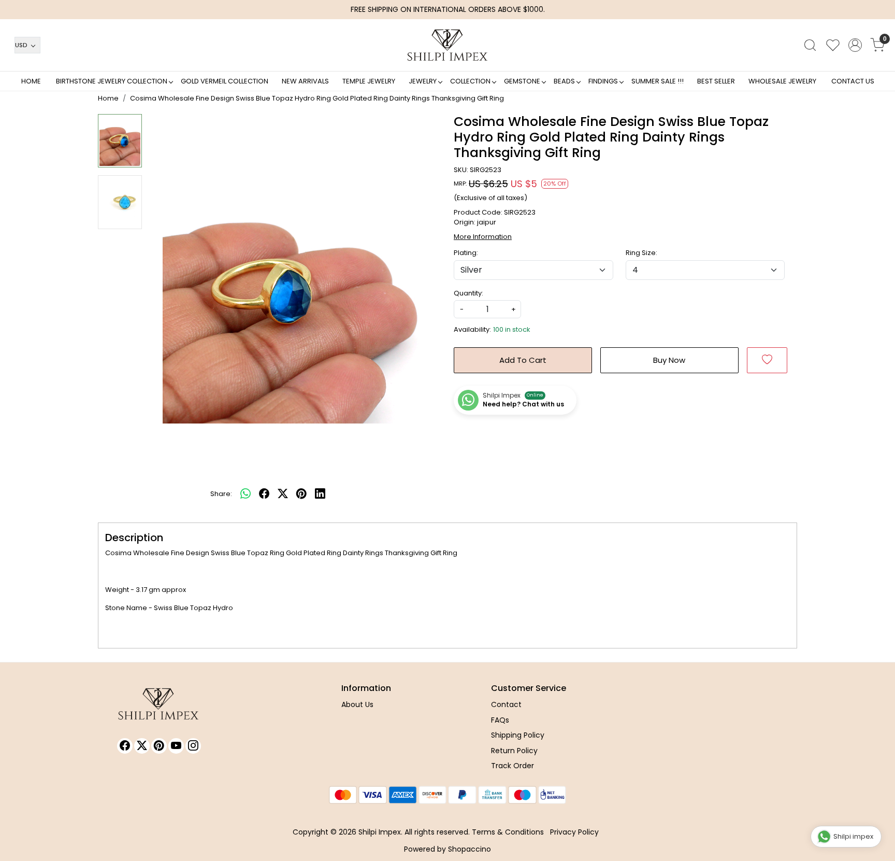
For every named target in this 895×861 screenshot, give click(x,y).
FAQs (500, 720)
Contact (506, 704)
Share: (221, 494)
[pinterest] (301, 494)
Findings (603, 81)
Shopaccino (469, 849)
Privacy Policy (574, 832)
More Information (483, 237)
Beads (564, 81)
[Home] (447, 45)
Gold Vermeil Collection (224, 81)
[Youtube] (176, 746)
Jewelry (423, 81)
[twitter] (282, 494)
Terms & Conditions (508, 832)
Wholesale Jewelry (782, 81)
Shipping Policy (517, 735)
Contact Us (852, 81)
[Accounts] (855, 45)
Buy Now (669, 360)
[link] (810, 45)
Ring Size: (641, 253)
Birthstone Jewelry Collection (111, 81)
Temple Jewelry (368, 81)
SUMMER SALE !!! (657, 81)
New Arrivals (305, 81)
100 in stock (511, 329)
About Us (357, 704)
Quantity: (468, 293)
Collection (470, 81)
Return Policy (514, 750)
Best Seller (716, 81)
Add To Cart (522, 360)
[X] (142, 746)
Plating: (466, 253)
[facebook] (264, 494)
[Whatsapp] (245, 494)
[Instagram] (193, 746)
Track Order (512, 765)
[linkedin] (320, 494)
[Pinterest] (159, 746)
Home (31, 81)
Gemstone (522, 81)
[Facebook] (125, 746)
